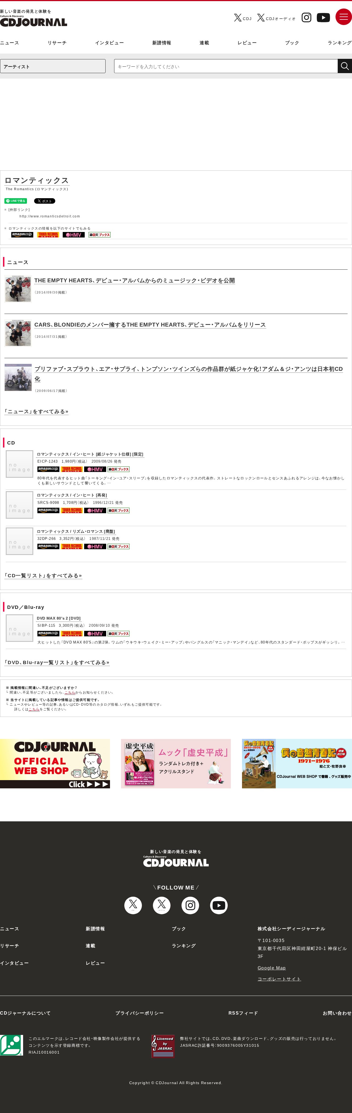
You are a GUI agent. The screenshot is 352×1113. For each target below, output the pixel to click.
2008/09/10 (99, 625)
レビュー (247, 42)
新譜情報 (162, 42)
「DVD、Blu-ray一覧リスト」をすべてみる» (57, 662)
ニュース (9, 42)
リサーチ (57, 42)
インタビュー (109, 42)
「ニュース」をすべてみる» (36, 411)
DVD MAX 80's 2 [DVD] (59, 618)
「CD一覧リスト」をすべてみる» (43, 575)
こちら (70, 692)
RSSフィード (243, 1012)
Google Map (272, 967)
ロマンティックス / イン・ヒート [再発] (72, 495)
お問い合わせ (337, 1012)
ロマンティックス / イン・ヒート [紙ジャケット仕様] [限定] (90, 454)
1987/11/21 (100, 538)
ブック (292, 42)
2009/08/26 (102, 461)
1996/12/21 (103, 502)
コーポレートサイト (279, 978)
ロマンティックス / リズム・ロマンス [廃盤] (76, 531)
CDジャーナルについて (25, 1012)
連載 (204, 42)
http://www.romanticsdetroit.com (50, 216)
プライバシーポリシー (140, 1012)
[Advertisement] (176, 127)
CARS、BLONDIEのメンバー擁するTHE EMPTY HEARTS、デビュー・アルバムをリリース (150, 324)
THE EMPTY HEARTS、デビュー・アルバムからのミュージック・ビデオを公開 (134, 280)
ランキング (340, 42)
